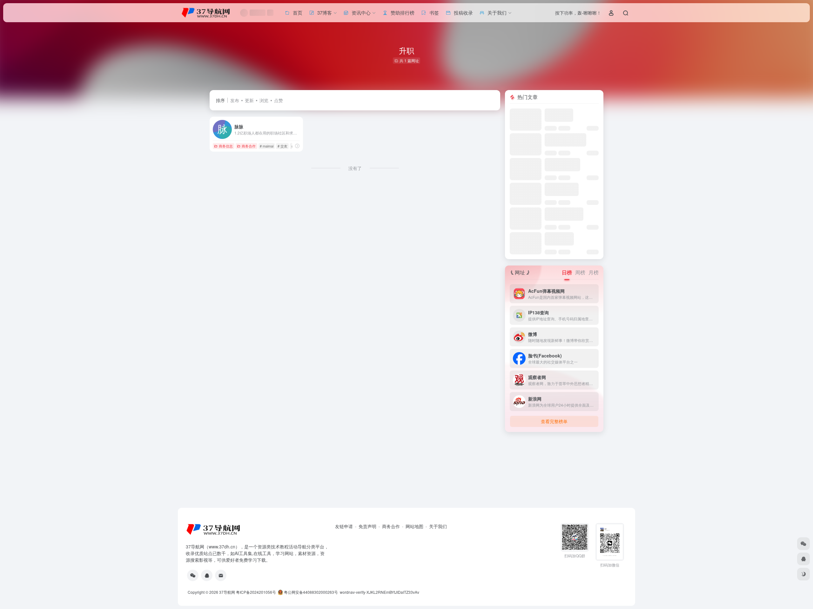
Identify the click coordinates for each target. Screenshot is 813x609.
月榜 (593, 272)
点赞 (278, 100)
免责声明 (367, 526)
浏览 (263, 100)
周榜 (580, 272)
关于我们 (438, 526)
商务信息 (226, 145)
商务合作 (249, 145)
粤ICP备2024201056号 (256, 592)
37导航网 (227, 592)
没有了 (355, 168)
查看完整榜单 (554, 421)
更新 (249, 100)
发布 (234, 100)
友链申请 (344, 526)
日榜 (567, 272)
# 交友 (282, 145)
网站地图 (414, 526)
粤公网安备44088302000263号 (310, 592)
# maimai (266, 145)
